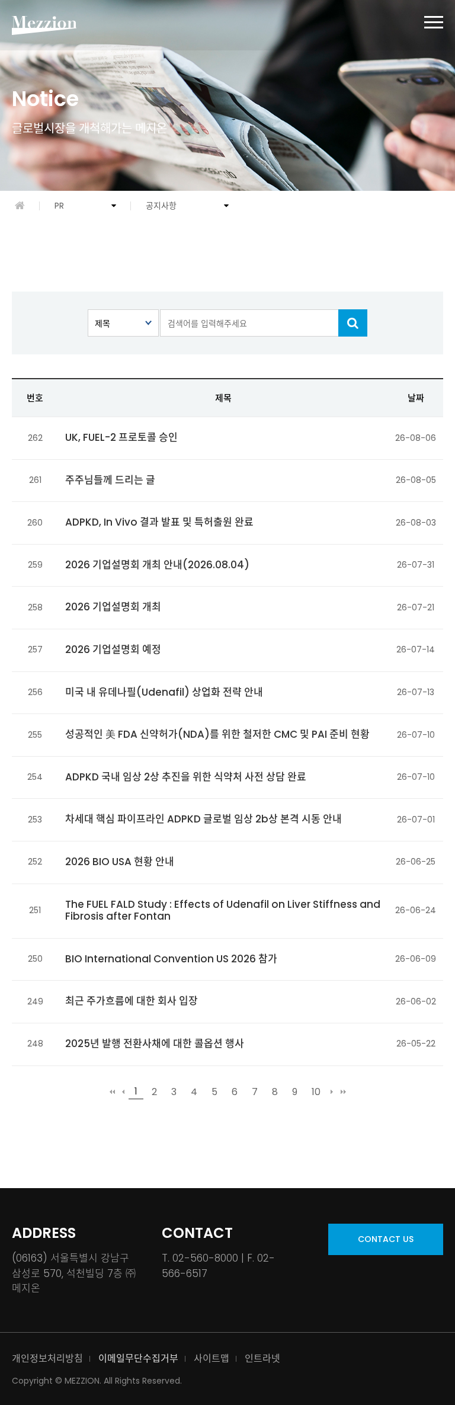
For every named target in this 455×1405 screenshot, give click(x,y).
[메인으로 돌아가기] (20, 205)
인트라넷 (262, 1358)
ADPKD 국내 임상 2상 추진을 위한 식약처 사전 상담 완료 (185, 777)
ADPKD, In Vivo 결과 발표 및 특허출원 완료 (159, 522)
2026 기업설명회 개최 (113, 607)
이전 (123, 1091)
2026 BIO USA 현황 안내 (119, 861)
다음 (332, 1091)
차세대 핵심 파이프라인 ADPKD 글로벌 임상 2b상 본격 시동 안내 (203, 819)
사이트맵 (211, 1358)
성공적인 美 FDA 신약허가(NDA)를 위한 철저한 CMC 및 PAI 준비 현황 (217, 734)
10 (316, 1092)
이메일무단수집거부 (138, 1358)
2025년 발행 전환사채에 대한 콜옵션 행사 (154, 1043)
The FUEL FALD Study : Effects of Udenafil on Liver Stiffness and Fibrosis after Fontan (222, 910)
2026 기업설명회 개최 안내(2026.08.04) (157, 565)
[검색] (352, 323)
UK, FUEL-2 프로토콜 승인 (121, 437)
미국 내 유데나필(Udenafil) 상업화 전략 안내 (164, 692)
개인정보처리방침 (47, 1358)
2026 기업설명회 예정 (113, 649)
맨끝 (343, 1091)
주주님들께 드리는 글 (110, 480)
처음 (112, 1091)
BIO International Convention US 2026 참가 (171, 959)
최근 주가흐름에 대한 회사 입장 (131, 1001)
